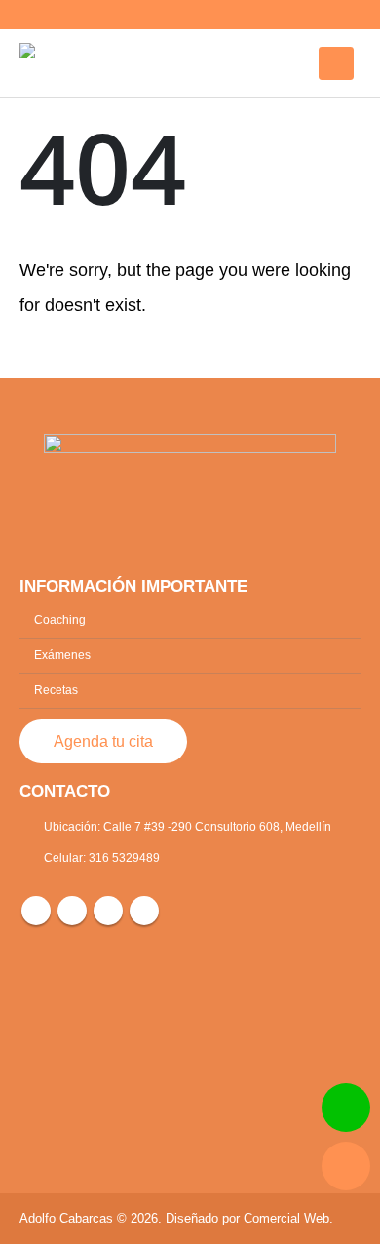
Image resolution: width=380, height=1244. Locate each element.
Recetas (56, 689)
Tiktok (144, 910)
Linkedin (108, 910)
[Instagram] (279, 14)
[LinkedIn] (312, 14)
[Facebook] (246, 14)
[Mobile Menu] (336, 63)
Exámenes (62, 654)
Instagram (72, 910)
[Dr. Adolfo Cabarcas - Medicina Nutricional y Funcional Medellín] (73, 63)
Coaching (60, 619)
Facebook (36, 910)
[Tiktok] (346, 14)
